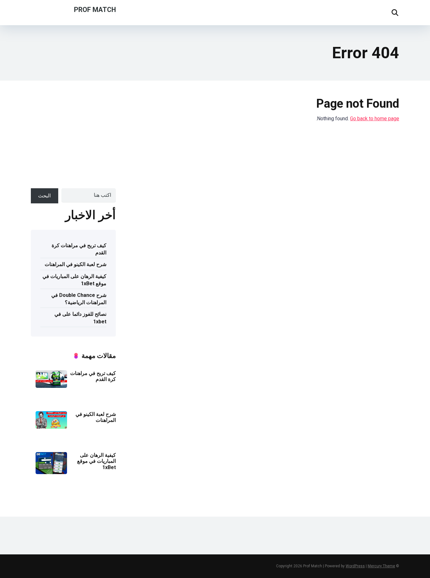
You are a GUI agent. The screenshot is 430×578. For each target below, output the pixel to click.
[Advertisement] (58, 138)
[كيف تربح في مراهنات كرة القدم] (51, 386)
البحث (44, 196)
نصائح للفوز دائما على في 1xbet (80, 317)
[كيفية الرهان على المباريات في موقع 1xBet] (51, 472)
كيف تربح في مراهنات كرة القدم (79, 249)
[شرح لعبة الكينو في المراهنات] (51, 427)
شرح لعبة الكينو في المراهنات (75, 264)
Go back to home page (374, 119)
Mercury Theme (381, 566)
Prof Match (95, 9)
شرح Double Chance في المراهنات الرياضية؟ (78, 298)
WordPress (355, 566)
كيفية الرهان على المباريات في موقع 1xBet (74, 279)
